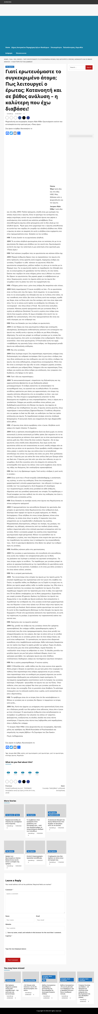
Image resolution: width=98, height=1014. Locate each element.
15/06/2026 (18, 826)
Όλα (44, 980)
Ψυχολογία (20, 755)
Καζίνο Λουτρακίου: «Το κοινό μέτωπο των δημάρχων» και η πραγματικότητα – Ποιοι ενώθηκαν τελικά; (67, 989)
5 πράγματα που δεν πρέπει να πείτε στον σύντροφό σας (55, 858)
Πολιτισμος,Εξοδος (30, 980)
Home (7, 47)
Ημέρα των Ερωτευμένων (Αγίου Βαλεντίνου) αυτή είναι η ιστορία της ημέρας (13, 860)
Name (7, 916)
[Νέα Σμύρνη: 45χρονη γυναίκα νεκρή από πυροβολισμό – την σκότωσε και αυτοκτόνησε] (12, 977)
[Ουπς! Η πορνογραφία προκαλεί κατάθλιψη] (35, 847)
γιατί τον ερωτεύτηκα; (56, 753)
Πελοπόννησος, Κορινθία (73, 47)
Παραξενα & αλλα (54, 815)
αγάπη (23, 753)
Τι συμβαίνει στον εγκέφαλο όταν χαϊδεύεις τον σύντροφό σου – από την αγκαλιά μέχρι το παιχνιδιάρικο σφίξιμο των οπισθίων (35, 825)
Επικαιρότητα (56, 47)
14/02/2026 (61, 828)
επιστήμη (8, 755)
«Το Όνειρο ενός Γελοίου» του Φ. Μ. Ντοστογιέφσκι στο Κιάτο (30, 987)
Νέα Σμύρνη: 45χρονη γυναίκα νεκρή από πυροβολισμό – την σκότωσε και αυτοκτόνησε (12, 989)
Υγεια (17, 815)
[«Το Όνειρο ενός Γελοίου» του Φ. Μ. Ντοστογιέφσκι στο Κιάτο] (30, 977)
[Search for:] (77, 67)
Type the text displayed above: (15, 949)
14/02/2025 (18, 866)
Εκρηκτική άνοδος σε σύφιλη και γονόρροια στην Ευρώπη (13, 821)
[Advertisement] (49, 30)
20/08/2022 (40, 860)
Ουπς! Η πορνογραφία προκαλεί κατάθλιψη (35, 857)
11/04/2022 (61, 862)
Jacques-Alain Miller (14, 753)
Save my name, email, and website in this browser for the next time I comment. (34, 932)
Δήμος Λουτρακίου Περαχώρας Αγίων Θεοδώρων (30, 47)
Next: (53, 788)
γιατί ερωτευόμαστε (32, 753)
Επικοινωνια (21, 53)
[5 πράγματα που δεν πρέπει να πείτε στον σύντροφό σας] (56, 847)
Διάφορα (8, 53)
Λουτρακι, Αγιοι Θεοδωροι (47, 977)
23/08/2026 (10, 998)
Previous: (20, 789)
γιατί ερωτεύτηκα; (43, 753)
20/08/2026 (65, 998)
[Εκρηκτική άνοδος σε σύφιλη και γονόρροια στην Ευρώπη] (14, 810)
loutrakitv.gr (10, 113)
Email (38, 916)
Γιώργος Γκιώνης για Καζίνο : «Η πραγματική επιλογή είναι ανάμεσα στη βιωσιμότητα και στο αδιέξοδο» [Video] (84, 991)
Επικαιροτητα (10, 980)
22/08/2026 (46, 998)
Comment (9, 890)
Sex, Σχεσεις (9, 67)
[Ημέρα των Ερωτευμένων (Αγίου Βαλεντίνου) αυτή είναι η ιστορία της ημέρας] (14, 847)
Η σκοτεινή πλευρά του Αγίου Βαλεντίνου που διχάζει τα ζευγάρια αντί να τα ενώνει (56, 822)
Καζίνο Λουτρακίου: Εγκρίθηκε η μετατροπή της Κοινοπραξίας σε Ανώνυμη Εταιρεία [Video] (49, 989)
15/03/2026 (40, 833)
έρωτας (14, 755)
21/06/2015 (18, 113)
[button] (93, 50)
